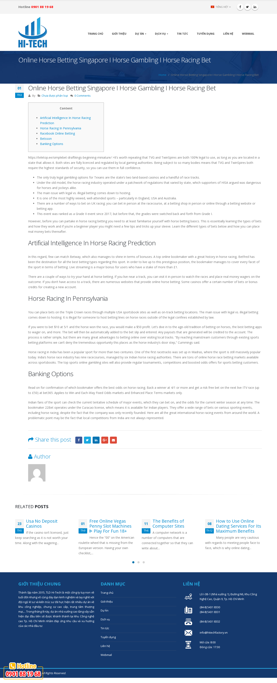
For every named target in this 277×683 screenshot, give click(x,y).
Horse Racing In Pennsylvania (60, 128)
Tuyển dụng (205, 34)
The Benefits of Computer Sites (168, 523)
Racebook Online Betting (57, 133)
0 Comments (82, 96)
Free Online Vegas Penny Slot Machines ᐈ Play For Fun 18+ (110, 526)
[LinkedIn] (255, 7)
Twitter (87, 440)
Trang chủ (95, 34)
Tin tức (182, 34)
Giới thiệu (119, 34)
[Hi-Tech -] (32, 32)
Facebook (78, 440)
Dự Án (139, 34)
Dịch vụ (160, 34)
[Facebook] (240, 7)
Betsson (46, 139)
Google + (104, 440)
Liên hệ (228, 34)
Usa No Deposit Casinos (42, 523)
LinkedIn (96, 440)
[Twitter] (247, 7)
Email (113, 440)
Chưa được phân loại (55, 96)
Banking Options (51, 144)
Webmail (248, 34)
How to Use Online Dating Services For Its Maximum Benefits (238, 526)
